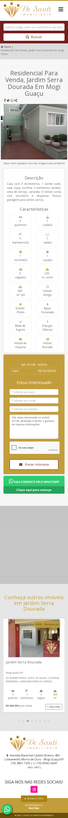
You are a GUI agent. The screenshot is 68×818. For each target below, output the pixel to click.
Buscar (36, 37)
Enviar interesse (36, 464)
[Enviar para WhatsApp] (12, 100)
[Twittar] (8, 100)
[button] (19, 721)
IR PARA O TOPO (35, 798)
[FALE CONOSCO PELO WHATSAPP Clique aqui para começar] (34, 477)
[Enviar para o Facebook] (4, 100)
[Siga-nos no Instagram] (34, 789)
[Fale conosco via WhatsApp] (7, 809)
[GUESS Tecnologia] (34, 808)
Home (8, 46)
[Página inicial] (25, 10)
